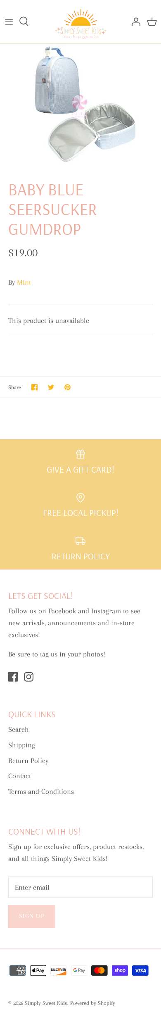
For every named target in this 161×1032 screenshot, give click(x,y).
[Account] (134, 21)
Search (18, 729)
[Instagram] (28, 677)
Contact (19, 776)
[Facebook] (13, 677)
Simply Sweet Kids (46, 1003)
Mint (24, 282)
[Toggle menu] (9, 21)
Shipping (21, 745)
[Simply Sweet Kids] (81, 21)
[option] (80, 105)
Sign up (32, 916)
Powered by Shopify (92, 1003)
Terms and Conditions (41, 791)
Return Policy (28, 760)
